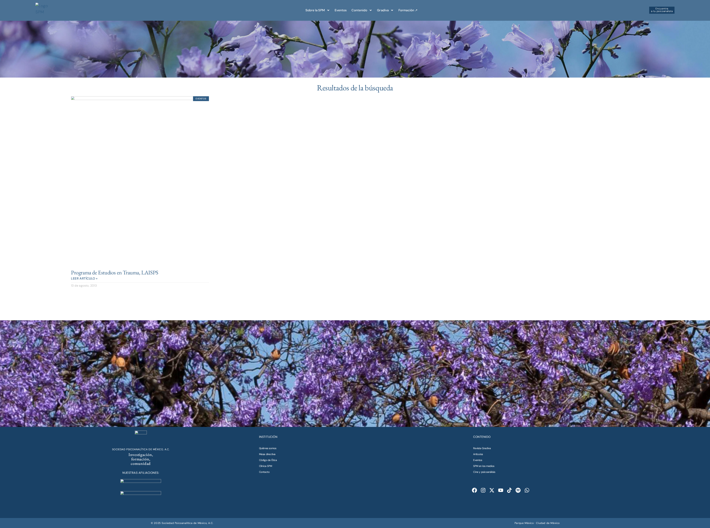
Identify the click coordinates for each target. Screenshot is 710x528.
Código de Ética (268, 460)
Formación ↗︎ (407, 10)
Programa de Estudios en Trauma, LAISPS (114, 272)
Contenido (359, 10)
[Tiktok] (509, 490)
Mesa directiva (267, 454)
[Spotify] (518, 490)
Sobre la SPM (315, 10)
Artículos (478, 454)
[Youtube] (500, 490)
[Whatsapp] (527, 490)
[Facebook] (474, 490)
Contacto (264, 472)
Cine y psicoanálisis (484, 472)
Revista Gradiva (482, 448)
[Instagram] (483, 490)
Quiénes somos (267, 448)
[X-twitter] (492, 490)
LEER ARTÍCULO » (84, 278)
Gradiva (383, 10)
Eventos (341, 10)
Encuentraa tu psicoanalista (662, 10)
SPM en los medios (483, 466)
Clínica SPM (265, 466)
